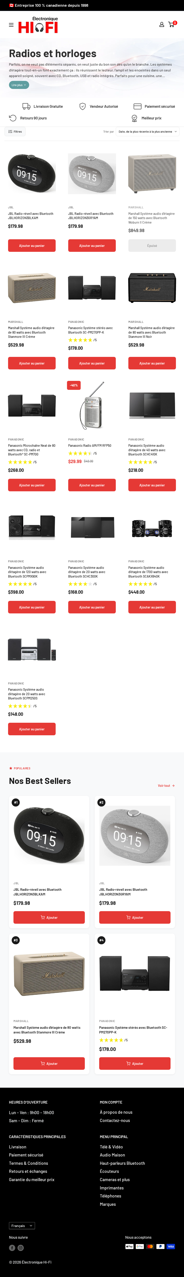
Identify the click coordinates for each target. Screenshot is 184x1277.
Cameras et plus (115, 1179)
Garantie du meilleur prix (31, 1179)
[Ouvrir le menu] (11, 25)
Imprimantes (112, 1187)
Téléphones (110, 1195)
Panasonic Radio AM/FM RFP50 (89, 445)
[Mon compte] (162, 24)
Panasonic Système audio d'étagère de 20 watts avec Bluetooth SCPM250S (26, 694)
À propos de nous (116, 1112)
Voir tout (164, 785)
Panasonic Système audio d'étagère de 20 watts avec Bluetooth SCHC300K (86, 572)
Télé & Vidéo (111, 1146)
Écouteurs (109, 1171)
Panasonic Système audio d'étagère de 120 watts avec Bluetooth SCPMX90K (27, 572)
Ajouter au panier (32, 246)
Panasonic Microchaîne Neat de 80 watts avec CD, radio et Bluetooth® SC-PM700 (31, 450)
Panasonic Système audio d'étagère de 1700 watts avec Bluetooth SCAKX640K (148, 572)
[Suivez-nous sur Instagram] (21, 1247)
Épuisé (152, 246)
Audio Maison (112, 1154)
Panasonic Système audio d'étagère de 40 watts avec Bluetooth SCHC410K (146, 450)
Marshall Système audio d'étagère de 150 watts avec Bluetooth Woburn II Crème (151, 218)
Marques (108, 1204)
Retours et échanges (28, 1171)
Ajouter (52, 917)
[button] (171, 24)
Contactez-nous (115, 1120)
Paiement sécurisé (26, 1154)
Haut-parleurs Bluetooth (122, 1163)
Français (18, 1225)
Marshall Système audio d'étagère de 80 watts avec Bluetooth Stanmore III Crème (31, 332)
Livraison (17, 1146)
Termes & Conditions (28, 1163)
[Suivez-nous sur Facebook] (12, 1247)
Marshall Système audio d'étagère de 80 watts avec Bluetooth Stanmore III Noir (151, 332)
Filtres (18, 131)
